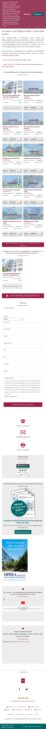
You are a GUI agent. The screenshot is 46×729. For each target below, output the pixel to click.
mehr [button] (4, 26)
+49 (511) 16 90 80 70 (22, 426)
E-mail (29, 675)
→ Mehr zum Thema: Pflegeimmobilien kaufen (16, 60)
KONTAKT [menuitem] (39, 709)
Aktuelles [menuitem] (22, 707)
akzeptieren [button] (38, 14)
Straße (6, 336)
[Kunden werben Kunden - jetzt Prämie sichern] (16, 652)
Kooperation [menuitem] (18, 709)
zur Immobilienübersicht (24, 295)
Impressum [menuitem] (10, 714)
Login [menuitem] (37, 714)
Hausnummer (8, 343)
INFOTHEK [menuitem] (29, 709)
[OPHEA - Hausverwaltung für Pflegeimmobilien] (23, 560)
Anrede (6, 316)
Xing (26, 675)
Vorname (7, 322)
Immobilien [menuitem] (12, 707)
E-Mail (6, 371)
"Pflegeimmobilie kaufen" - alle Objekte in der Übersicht (24, 244)
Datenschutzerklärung (11, 396)
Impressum (8, 719)
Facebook (17, 675)
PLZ (5, 350)
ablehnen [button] (27, 14)
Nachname (7, 329)
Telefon (6, 364)
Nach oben (23, 680)
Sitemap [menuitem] (30, 714)
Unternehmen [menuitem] (34, 707)
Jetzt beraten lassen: (8, 726)
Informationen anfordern (23, 404)
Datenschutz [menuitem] (21, 714)
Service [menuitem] (8, 709)
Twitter (20, 675)
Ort (5, 357)
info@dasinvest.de (23, 437)
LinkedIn (23, 675)
